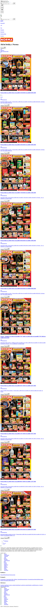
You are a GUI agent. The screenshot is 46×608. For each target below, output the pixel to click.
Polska (5, 565)
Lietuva (5, 562)
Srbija (5, 568)
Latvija (5, 563)
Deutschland (6, 555)
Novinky (2, 585)
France (5, 558)
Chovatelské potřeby (7, 580)
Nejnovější (2, 574)
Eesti (5, 557)
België (5, 554)
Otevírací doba (12, 574)
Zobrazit (2, 105)
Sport (33, 579)
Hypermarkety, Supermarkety (6, 579)
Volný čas (13, 580)
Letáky (2, 50)
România (6, 566)
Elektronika (23, 579)
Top (5, 574)
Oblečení (36, 579)
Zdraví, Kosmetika (28, 579)
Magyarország (7, 560)
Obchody (8, 574)
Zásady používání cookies (23, 585)
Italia (5, 561)
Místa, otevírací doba (4, 51)
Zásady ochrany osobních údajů (12, 585)
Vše (1, 49)
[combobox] (7, 3)
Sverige (5, 569)
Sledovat (6, 105)
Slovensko (6, 570)
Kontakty (7, 586)
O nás (5, 585)
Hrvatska (6, 559)
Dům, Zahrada (18, 579)
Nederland (6, 564)
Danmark (6, 556)
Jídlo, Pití (13, 579)
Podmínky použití (31, 585)
